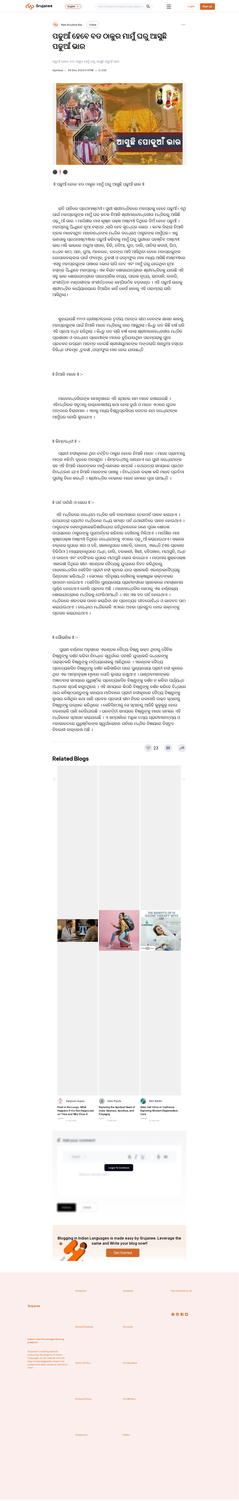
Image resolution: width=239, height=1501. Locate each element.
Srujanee (34, 1306)
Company (80, 1290)
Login (191, 6)
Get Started (123, 1253)
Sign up (207, 6)
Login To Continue (119, 1167)
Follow (92, 24)
